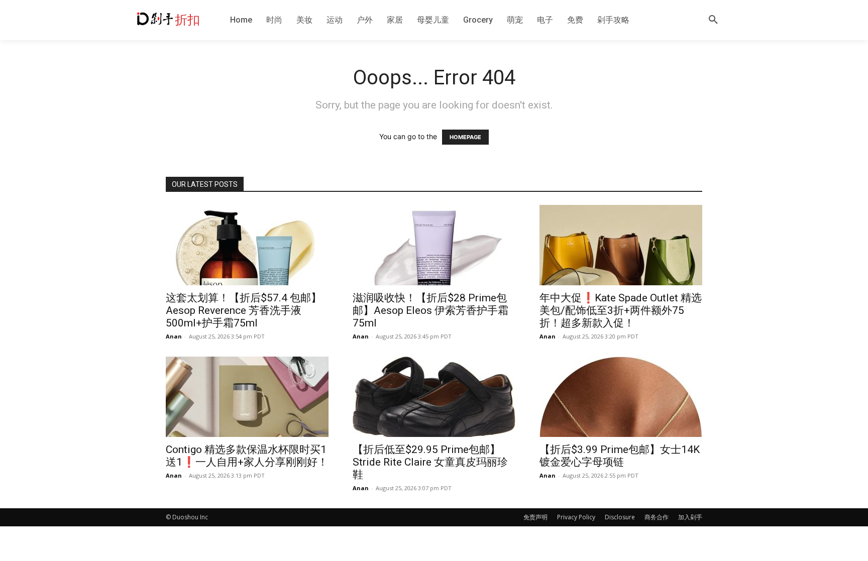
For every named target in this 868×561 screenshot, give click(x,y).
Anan (174, 336)
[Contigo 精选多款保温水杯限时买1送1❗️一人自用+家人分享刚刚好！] (247, 397)
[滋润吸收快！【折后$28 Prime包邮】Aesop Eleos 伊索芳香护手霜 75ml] (434, 245)
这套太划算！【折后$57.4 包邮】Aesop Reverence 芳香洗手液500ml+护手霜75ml (243, 310)
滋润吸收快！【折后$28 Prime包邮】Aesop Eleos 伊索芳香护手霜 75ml (430, 310)
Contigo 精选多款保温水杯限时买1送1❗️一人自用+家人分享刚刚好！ (247, 455)
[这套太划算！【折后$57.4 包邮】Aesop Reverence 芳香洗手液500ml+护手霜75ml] (247, 245)
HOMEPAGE (465, 137)
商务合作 (656, 517)
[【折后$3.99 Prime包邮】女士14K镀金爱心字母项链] (620, 397)
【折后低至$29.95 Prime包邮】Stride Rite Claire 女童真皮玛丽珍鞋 (430, 462)
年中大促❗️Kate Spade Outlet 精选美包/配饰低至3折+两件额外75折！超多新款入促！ (620, 310)
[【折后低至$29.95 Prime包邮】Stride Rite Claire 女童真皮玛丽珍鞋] (434, 397)
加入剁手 (690, 517)
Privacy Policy (576, 517)
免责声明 (535, 517)
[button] (713, 20)
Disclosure (620, 517)
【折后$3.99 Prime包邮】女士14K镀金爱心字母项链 (619, 455)
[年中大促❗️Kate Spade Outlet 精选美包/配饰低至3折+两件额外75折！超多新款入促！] (620, 245)
